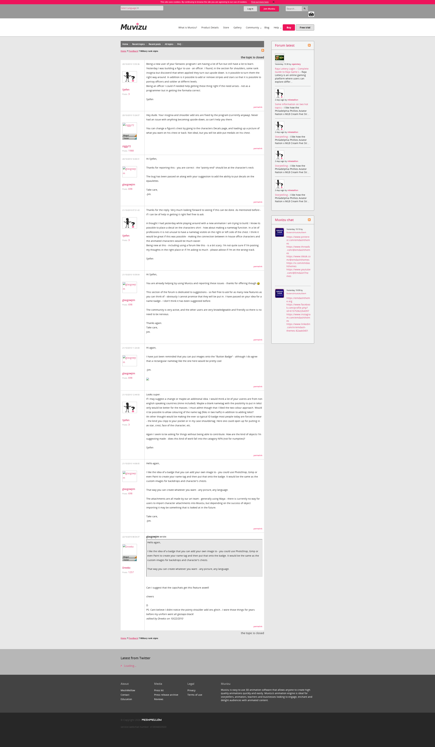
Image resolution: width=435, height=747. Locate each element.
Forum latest (284, 45)
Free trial (305, 27)
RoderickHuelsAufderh (296, 232)
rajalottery (296, 64)
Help (276, 27)
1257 (131, 572)
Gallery (237, 27)
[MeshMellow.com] (151, 719)
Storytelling (282, 136)
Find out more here (260, 2)
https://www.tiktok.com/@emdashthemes (298, 258)
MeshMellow (128, 690)
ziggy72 (126, 146)
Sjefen (125, 89)
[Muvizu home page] (134, 25)
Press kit (159, 690)
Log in (250, 8)
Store (226, 27)
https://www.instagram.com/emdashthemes (298, 317)
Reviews (158, 699)
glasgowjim (128, 184)
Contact (125, 694)
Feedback (133, 51)
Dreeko (126, 567)
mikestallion (293, 100)
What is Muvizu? (187, 27)
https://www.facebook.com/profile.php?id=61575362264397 (298, 308)
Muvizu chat (284, 220)
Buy (289, 27)
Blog (266, 27)
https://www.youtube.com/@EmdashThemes (298, 273)
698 (130, 188)
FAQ (179, 44)
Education (126, 699)
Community (252, 27)
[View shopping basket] (311, 14)
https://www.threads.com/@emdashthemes (298, 250)
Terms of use (194, 694)
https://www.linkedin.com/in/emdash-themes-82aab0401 (298, 327)
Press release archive (166, 694)
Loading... (129, 666)
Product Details (210, 27)
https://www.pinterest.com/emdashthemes (298, 240)
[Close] (274, 2)
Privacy (191, 690)
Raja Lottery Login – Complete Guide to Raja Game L (292, 70)
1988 (131, 150)
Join (269, 8)
